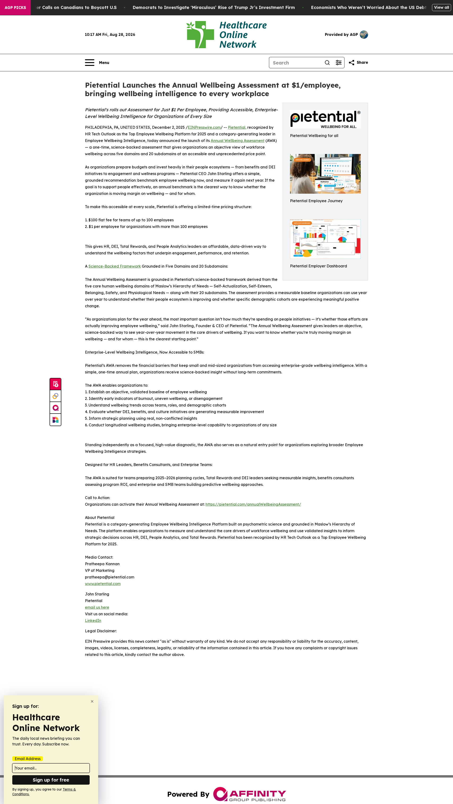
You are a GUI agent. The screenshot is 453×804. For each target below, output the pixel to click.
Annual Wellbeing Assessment (237, 140)
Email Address (28, 758)
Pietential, (237, 127)
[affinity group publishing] (55, 408)
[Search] (327, 62)
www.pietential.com (103, 583)
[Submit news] (55, 384)
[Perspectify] (55, 396)
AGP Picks (15, 7)
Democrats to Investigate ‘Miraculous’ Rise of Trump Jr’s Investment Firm (214, 7)
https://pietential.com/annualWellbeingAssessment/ (253, 504)
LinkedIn (93, 620)
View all (441, 7)
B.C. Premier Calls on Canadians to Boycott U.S (66, 7)
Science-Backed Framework (114, 266)
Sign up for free (51, 780)
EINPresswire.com (204, 127)
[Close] (92, 701)
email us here (97, 607)
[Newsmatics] (55, 420)
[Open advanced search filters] (338, 62)
